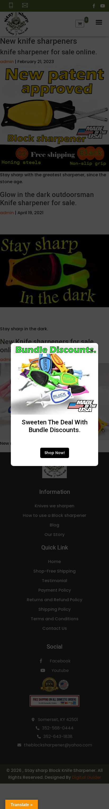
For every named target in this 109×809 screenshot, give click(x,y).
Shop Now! (54, 452)
